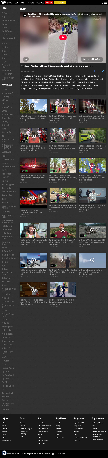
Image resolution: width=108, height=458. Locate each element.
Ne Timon (5, 261)
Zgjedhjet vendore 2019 (8, 78)
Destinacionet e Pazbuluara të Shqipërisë (7, 146)
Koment (22, 426)
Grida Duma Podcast (9, 191)
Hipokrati (5, 202)
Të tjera (4, 61)
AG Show (5, 100)
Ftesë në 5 (5, 177)
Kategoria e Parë (43, 429)
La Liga (40, 434)
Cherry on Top (6, 132)
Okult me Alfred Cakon (7, 273)
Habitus (4, 198)
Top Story (5, 378)
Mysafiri (4, 247)
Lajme (9, 2)
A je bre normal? (7, 93)
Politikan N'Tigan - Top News (8, 315)
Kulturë (4, 34)
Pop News (30, 2)
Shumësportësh (43, 440)
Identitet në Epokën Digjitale (9, 206)
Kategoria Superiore (44, 426)
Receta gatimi (60, 437)
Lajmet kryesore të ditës (8, 39)
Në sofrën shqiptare (9, 258)
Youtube (49, 2)
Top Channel (98, 418)
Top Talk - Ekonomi (8, 385)
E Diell (4, 155)
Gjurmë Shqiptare (8, 184)
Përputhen (5, 297)
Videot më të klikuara (6, 66)
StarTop (4, 357)
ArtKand (4, 110)
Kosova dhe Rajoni (26, 429)
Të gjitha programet (80, 437)
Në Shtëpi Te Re (7, 251)
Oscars (4, 285)
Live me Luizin (7, 229)
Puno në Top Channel (99, 432)
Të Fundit (5, 13)
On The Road (6, 278)
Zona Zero (5, 409)
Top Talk (5, 382)
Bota (3, 16)
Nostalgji (5, 269)
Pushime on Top (7, 333)
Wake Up (5, 400)
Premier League (43, 432)
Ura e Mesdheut (7, 393)
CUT (3, 135)
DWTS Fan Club (7, 152)
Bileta (93, 426)
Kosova (4, 27)
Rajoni (4, 50)
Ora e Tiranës (6, 281)
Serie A (40, 437)
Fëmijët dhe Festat (8, 166)
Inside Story (6, 211)
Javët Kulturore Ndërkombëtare (7, 221)
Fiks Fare (5, 170)
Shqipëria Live (7, 344)
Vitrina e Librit (7, 70)
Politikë (4, 423)
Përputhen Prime (8, 301)
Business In (5, 125)
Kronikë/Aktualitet (8, 31)
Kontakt (94, 429)
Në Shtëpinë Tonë (8, 254)
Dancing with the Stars (8, 140)
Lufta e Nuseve (7, 233)
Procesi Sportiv (7, 326)
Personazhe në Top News (8, 306)
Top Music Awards (8, 375)
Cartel (4, 128)
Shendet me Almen (8, 341)
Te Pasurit (5, 360)
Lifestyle (58, 426)
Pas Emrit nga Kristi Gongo (9, 289)
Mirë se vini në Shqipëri (7, 237)
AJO (3, 103)
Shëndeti (59, 432)
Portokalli (5, 323)
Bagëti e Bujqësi (7, 114)
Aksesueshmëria (97, 440)
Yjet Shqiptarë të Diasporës (8, 404)
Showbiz (58, 423)
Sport (22, 2)
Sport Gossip (42, 443)
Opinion (22, 423)
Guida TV (77, 440)
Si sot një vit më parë (7, 352)
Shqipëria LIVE (78, 429)
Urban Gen (5, 396)
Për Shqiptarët (7, 294)
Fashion (58, 429)
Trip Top (4, 389)
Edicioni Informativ (8, 20)
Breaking (5, 121)
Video (16, 2)
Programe (40, 2)
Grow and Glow (7, 195)
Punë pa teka (6, 330)
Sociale (4, 54)
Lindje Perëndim (7, 225)
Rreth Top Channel (98, 423)
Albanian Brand (7, 107)
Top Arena (5, 371)
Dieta (57, 434)
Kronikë (4, 426)
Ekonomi (4, 24)
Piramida (5, 310)
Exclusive (5, 163)
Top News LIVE (60, 2)
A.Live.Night (6, 96)
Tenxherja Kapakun (8, 367)
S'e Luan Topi (6, 337)
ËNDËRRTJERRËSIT (8, 159)
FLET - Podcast (7, 173)
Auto (21, 437)
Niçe (3, 265)
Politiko (4, 319)
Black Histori (6, 118)
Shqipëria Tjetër (7, 348)
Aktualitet (5, 429)
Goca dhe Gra (6, 188)
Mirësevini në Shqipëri (6, 243)
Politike (4, 43)
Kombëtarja (41, 423)
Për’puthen (77, 426)
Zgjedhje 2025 (7, 74)
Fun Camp (5, 180)
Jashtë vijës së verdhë (7, 216)
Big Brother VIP (79, 423)
